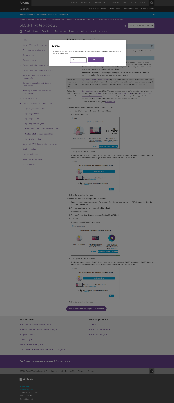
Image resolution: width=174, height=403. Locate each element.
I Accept (95, 60)
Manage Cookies (78, 60)
